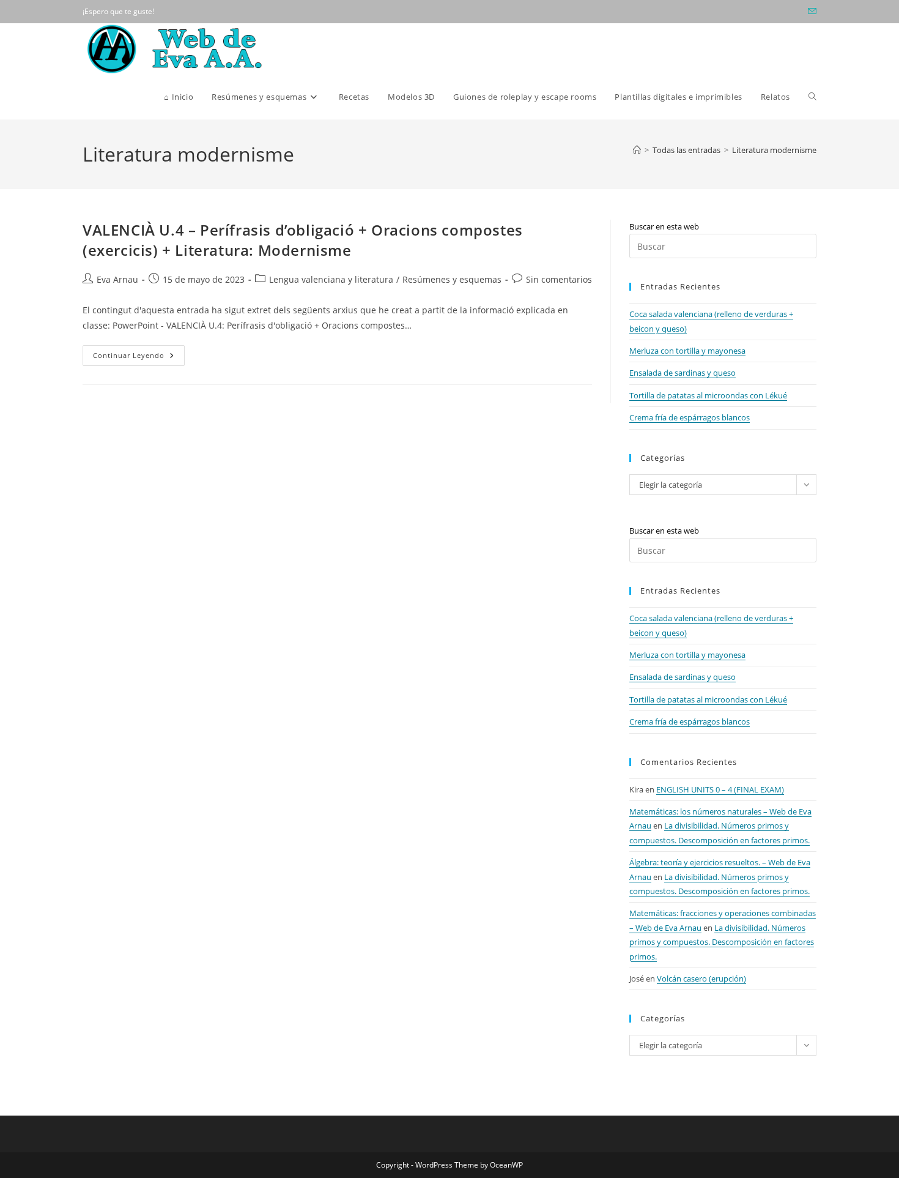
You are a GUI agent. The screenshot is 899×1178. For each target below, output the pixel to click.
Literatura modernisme (774, 149)
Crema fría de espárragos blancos (689, 417)
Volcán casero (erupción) (701, 978)
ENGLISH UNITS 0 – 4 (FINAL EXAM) (720, 789)
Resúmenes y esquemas (451, 279)
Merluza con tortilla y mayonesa (687, 350)
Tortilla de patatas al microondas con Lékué (708, 395)
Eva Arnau (117, 279)
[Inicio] (637, 149)
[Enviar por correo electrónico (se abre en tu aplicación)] (810, 12)
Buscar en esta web (664, 226)
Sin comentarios (559, 279)
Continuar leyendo (139, 357)
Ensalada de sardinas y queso (682, 372)
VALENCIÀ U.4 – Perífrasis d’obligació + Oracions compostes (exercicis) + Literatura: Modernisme (303, 240)
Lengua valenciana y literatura (331, 279)
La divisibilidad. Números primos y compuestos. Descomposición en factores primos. (721, 942)
